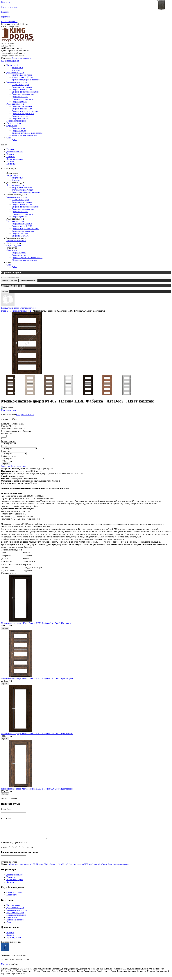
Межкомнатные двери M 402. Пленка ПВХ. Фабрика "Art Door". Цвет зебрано (37, 678)
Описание (5, 466)
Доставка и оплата (9, 7)
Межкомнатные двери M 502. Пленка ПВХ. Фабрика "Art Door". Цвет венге (36, 623)
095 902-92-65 (7, 46)
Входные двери (13, 905)
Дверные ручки (19, 128)
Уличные (16, 70)
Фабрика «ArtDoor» (25, 414)
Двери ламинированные (23, 94)
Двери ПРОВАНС (20, 118)
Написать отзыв (8, 410)
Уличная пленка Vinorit (22, 77)
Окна (8, 138)
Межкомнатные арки (16, 121)
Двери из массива (20, 96)
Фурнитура (11, 125)
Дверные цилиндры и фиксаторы (27, 133)
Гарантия (5, 17)
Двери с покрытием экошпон (25, 92)
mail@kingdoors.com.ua (11, 48)
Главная (10, 149)
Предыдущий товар (10, 308)
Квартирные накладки (22, 75)
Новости (5, 12)
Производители (13, 937)
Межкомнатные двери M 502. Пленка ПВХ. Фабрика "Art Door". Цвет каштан (37, 733)
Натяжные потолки (15, 920)
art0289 (85, 864)
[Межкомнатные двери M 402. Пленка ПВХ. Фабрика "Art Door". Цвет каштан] (27, 374)
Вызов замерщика (9, 21)
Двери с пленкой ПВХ (22, 89)
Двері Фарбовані (19, 101)
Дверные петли (19, 130)
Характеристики (18, 466)
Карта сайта (11, 895)
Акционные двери (20, 84)
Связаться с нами (14, 892)
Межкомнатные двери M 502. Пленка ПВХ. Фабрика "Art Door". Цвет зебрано (37, 789)
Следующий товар (28, 308)
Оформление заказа (28, 280)
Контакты (5, 2)
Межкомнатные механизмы (24, 135)
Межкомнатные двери (16, 82)
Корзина (10, 161)
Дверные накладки (15, 72)
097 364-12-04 (7, 43)
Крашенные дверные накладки (26, 80)
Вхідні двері (12, 65)
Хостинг (5, 964)
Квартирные (17, 67)
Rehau (14, 140)
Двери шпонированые (22, 58)
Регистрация (13, 60)
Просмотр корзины (9, 280)
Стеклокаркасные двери (23, 99)
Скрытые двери (13, 123)
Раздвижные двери (15, 104)
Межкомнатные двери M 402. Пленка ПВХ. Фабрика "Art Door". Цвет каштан (45, 864)
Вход (3, 60)
